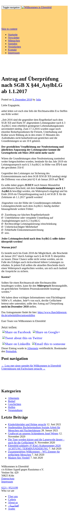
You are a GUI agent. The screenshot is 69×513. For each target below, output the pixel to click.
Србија (12, 499)
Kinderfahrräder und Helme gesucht (27, 424)
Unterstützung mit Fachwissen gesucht (23, 368)
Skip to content (9, 28)
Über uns (13, 496)
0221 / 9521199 (9, 487)
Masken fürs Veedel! (19, 457)
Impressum (14, 52)
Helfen (11, 407)
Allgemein (32, 348)
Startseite (13, 34)
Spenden (12, 43)
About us (13, 502)
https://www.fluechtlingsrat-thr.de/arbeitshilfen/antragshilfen (34, 314)
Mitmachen (14, 40)
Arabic (11, 508)
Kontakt (12, 49)
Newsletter (13, 37)
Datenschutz (7, 478)
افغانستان (13, 505)
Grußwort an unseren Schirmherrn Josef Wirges (33, 433)
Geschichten (14, 404)
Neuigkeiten (14, 46)
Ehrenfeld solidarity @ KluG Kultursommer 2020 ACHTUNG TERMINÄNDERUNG (34, 447)
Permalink (11, 351)
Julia (38, 99)
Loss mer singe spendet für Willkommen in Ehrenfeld (31, 365)
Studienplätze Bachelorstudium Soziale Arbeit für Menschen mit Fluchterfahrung (34, 429)
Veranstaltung (15, 410)
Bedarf (11, 401)
